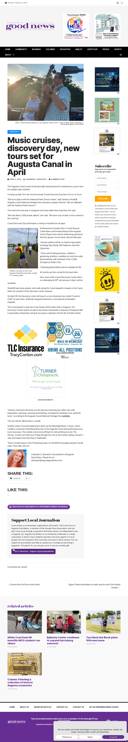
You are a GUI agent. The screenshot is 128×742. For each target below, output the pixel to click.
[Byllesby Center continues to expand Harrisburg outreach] (64, 622)
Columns (50, 49)
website (66, 416)
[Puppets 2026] (107, 110)
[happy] (107, 279)
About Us (24, 707)
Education (65, 49)
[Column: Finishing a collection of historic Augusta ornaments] (25, 664)
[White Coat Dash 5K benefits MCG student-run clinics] (25, 622)
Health (78, 49)
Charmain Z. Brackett (36, 179)
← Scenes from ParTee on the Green (24, 584)
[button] (13, 55)
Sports (118, 49)
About (8, 55)
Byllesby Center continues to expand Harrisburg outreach (63, 640)
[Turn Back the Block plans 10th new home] (103, 622)
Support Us (62, 707)
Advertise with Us (42, 707)
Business (36, 49)
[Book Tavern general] (107, 26)
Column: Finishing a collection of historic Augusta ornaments (20, 682)
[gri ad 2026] (107, 79)
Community (21, 49)
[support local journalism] (107, 248)
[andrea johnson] (107, 140)
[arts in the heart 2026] (76, 26)
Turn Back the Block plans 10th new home (102, 639)
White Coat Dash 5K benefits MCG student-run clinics (24, 640)
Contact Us (78, 707)
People (106, 49)
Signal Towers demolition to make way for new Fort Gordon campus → (94, 586)
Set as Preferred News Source (103, 707)
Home (7, 49)
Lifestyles (92, 49)
